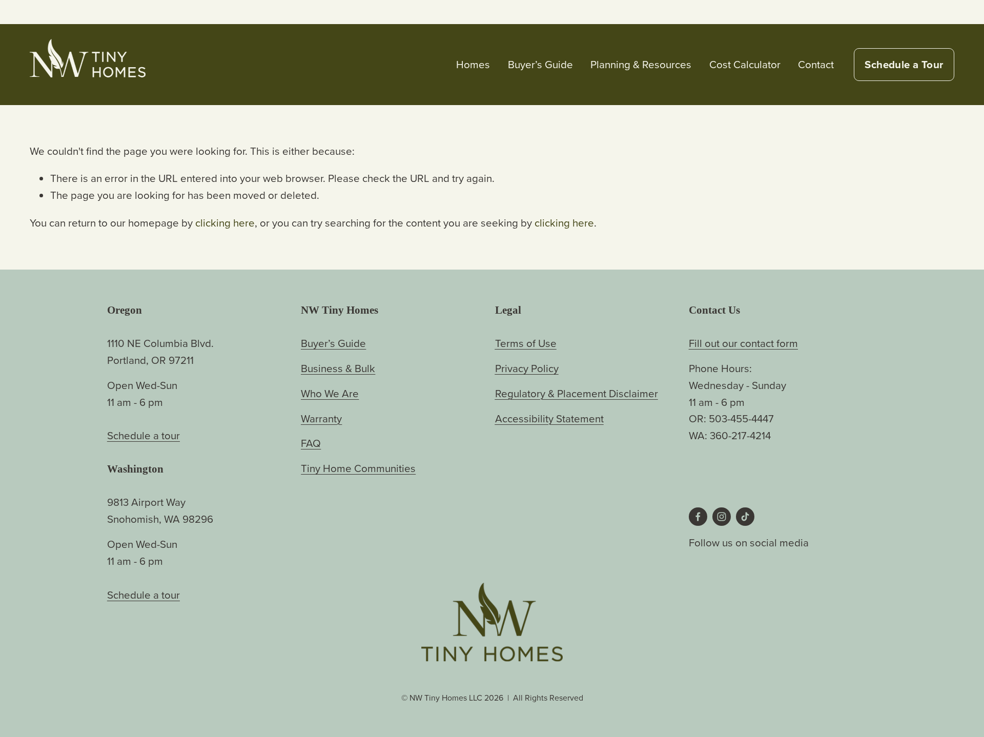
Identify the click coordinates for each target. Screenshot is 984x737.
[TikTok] (745, 516)
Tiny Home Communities (358, 468)
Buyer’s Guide (540, 64)
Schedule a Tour (904, 64)
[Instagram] (721, 516)
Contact (816, 64)
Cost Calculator (745, 64)
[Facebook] (698, 516)
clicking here (225, 222)
